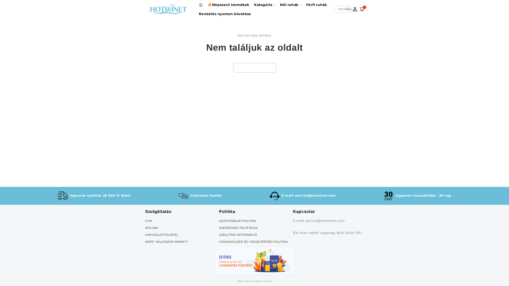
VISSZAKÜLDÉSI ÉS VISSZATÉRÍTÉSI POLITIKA (253, 241)
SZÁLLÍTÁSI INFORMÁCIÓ (238, 235)
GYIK (148, 221)
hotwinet (266, 281)
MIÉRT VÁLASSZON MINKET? (166, 241)
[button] (265, 4)
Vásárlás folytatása (254, 68)
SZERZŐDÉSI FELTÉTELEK (238, 228)
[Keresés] (347, 9)
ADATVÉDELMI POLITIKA (237, 221)
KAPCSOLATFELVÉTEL (161, 235)
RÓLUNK (151, 228)
